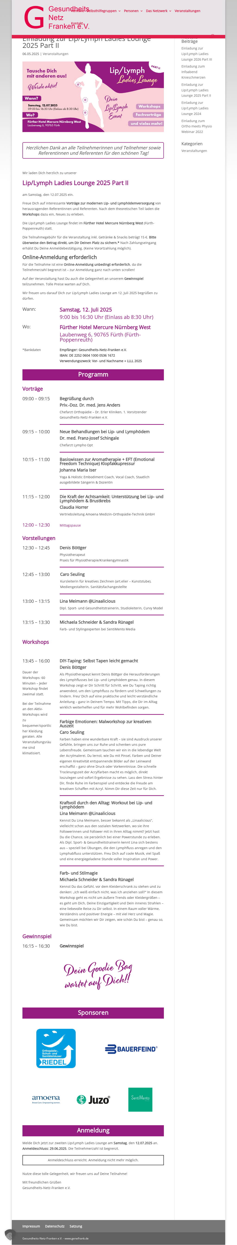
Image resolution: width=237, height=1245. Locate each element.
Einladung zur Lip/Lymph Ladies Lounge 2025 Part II (196, 90)
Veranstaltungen (187, 11)
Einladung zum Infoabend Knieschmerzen (193, 72)
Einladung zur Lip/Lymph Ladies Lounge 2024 (195, 108)
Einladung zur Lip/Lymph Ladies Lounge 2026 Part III (196, 54)
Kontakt (77, 23)
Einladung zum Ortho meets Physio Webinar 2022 (196, 126)
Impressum (31, 1226)
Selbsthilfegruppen (102, 11)
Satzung (76, 1226)
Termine (77, 11)
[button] (10, 1235)
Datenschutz (55, 1226)
